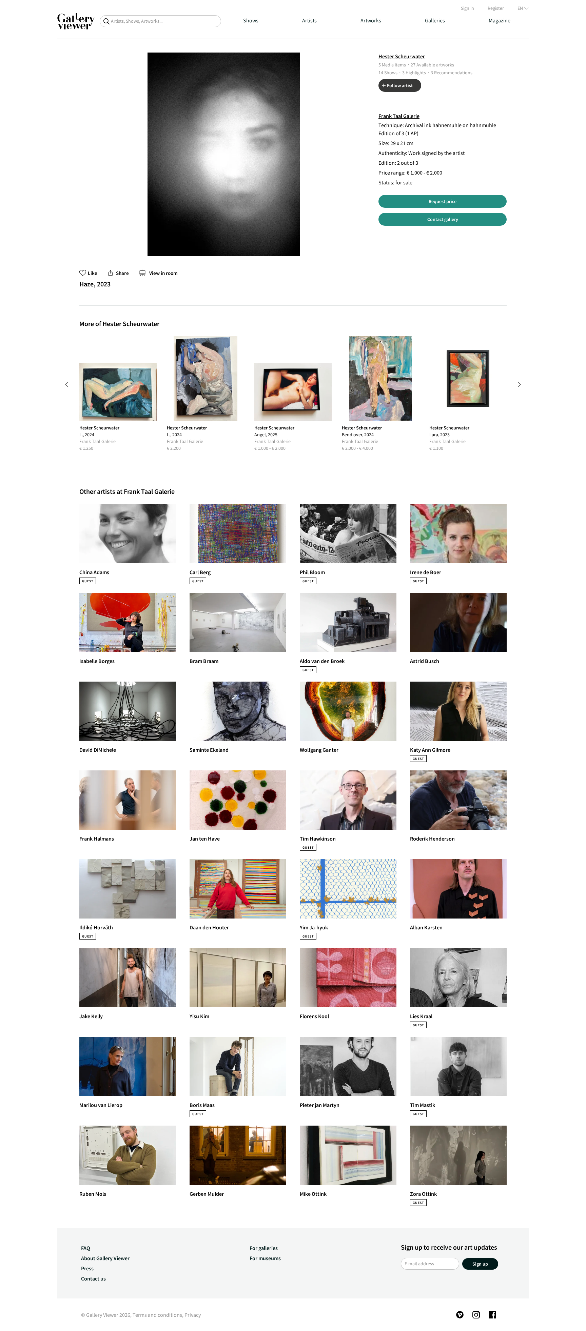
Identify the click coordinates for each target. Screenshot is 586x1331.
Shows (250, 20)
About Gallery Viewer (105, 1258)
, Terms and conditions (156, 1314)
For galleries (264, 1248)
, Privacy (191, 1314)
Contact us (93, 1278)
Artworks (370, 20)
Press (87, 1268)
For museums (265, 1258)
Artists (309, 20)
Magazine (499, 20)
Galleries (435, 20)
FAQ (85, 1248)
